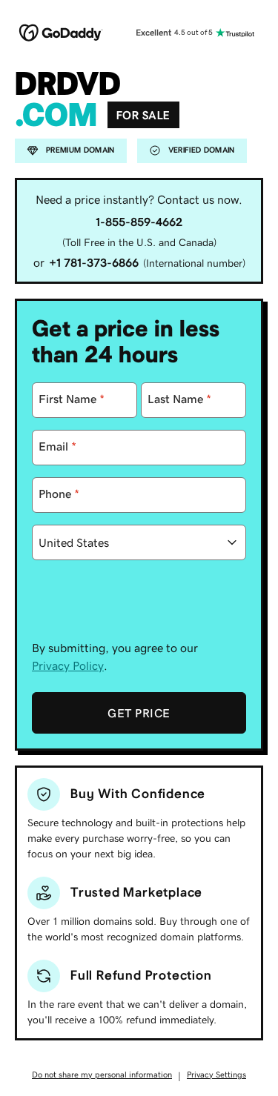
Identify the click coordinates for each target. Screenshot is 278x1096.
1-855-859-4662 (139, 221)
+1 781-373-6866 (94, 262)
